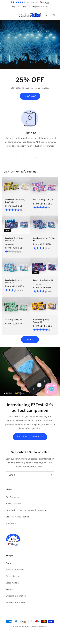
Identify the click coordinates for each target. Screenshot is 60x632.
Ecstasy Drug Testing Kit (43, 280)
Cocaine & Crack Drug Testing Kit (14, 239)
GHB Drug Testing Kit (13, 320)
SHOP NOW (30, 96)
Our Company (12, 497)
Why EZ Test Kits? (14, 503)
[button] (30, 2)
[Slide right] (36, 158)
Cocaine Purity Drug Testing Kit (13, 281)
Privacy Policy (12, 576)
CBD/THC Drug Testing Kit (43, 200)
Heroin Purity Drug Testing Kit (41, 321)
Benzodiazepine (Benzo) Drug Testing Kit (15, 201)
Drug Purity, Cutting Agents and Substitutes (26, 510)
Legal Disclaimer (13, 582)
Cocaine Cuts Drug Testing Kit (44, 239)
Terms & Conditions (15, 569)
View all (30, 339)
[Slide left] (23, 158)
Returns (9, 589)
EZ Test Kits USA (25, 626)
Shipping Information (16, 595)
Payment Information (16, 602)
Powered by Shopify (39, 626)
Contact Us (11, 563)
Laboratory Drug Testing (17, 516)
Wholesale (11, 523)
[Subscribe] (51, 475)
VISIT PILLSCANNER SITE (30, 436)
